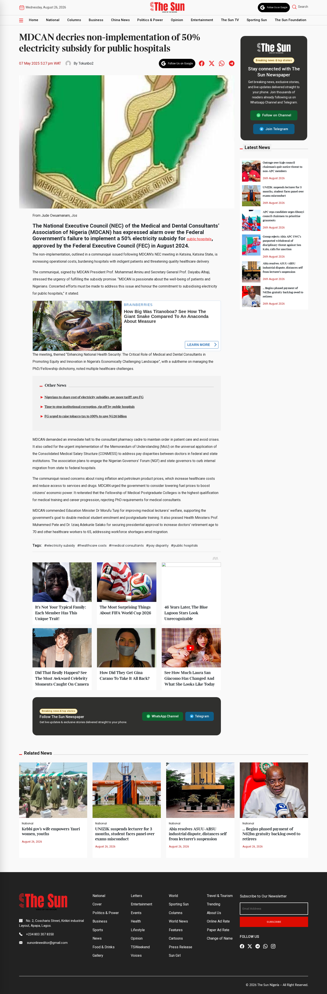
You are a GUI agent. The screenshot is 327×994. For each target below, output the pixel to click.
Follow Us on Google (277, 7)
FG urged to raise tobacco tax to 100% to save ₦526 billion (85, 416)
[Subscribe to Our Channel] (257, 946)
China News (120, 20)
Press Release (180, 947)
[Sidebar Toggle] (21, 20)
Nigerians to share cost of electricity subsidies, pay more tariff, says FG (93, 397)
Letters (136, 896)
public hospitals (199, 239)
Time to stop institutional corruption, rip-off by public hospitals (89, 407)
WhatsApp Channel (165, 716)
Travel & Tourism (220, 896)
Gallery (98, 955)
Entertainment (202, 20)
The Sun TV (230, 20)
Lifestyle (138, 930)
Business (96, 20)
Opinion (177, 20)
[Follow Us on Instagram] (273, 946)
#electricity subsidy (59, 545)
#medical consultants (126, 545)
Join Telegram (276, 129)
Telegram (202, 716)
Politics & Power (150, 20)
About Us (214, 913)
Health (136, 921)
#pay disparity (157, 545)
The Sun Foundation (290, 20)
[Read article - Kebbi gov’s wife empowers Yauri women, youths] (53, 790)
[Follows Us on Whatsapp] (221, 63)
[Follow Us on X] (250, 946)
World (173, 896)
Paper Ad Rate (218, 930)
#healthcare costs (92, 545)
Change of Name (220, 938)
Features (176, 930)
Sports (98, 930)
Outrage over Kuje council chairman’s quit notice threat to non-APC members (282, 166)
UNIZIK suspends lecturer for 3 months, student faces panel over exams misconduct (283, 191)
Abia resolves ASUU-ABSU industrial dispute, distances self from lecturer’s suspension (283, 267)
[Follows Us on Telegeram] (231, 63)
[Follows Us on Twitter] (211, 63)
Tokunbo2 (86, 63)
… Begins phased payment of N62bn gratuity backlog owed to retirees (283, 292)
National (52, 20)
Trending (213, 904)
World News (178, 921)
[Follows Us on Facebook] (201, 63)
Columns (74, 20)
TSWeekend (140, 947)
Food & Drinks (104, 947)
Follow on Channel (276, 115)
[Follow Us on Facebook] (242, 946)
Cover (97, 904)
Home (33, 20)
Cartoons (176, 938)
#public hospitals (184, 545)
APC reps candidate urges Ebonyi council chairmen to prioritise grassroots (283, 216)
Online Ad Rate (218, 921)
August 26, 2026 (32, 841)
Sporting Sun (257, 20)
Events (136, 913)
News (97, 938)
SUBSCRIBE (274, 922)
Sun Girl (175, 955)
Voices (136, 955)
